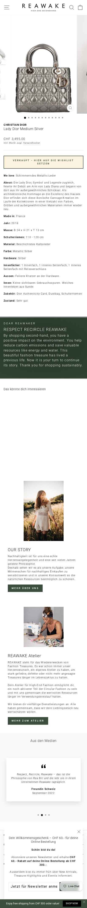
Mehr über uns (25, 588)
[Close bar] (84, 902)
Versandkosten (32, 143)
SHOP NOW (72, 903)
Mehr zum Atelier (28, 720)
